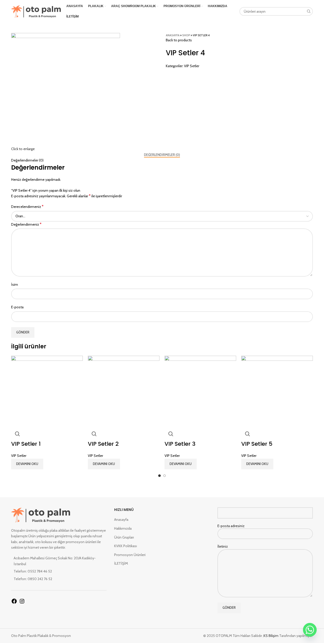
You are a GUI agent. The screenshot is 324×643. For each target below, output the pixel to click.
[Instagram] (22, 603)
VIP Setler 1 (26, 444)
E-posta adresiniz (231, 526)
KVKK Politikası (125, 546)
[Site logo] (36, 11)
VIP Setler (191, 66)
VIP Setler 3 (180, 444)
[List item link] (59, 571)
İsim (14, 284)
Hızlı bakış (17, 433)
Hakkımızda (123, 528)
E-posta (17, 307)
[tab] (162, 155)
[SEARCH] (308, 11)
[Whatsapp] (310, 630)
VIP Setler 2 (103, 444)
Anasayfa (172, 35)
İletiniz (222, 546)
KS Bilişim (271, 635)
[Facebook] (14, 603)
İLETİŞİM (121, 563)
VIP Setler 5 (256, 444)
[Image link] (41, 514)
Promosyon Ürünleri (130, 554)
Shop (186, 35)
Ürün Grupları (124, 537)
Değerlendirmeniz (26, 224)
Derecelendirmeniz (27, 206)
